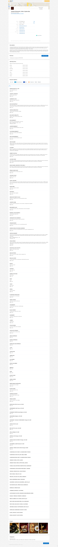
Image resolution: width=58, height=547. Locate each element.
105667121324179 (21, 28)
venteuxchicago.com (22, 30)
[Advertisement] (22, 37)
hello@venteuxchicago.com (23, 25)
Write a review (45, 55)
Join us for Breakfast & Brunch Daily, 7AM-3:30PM (17, 13)
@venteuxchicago (21, 27)
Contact (19, 544)
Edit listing (46, 543)
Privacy (22, 544)
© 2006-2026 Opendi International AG (13, 544)
